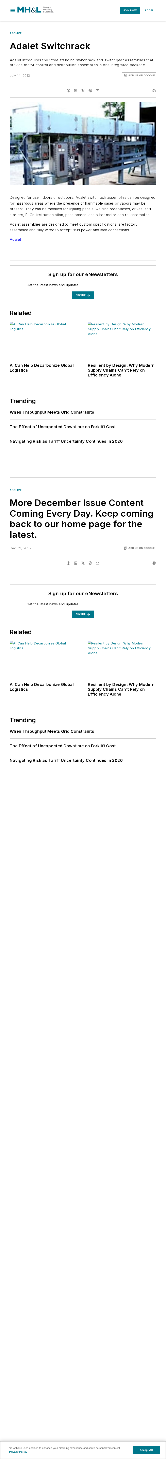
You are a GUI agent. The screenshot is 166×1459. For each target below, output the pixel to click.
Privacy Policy (18, 1451)
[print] (154, 91)
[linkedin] (76, 91)
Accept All (146, 1450)
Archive (15, 33)
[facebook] (68, 91)
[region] (83, 1450)
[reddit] (90, 91)
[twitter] (83, 91)
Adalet (15, 239)
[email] (98, 91)
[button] (13, 10)
